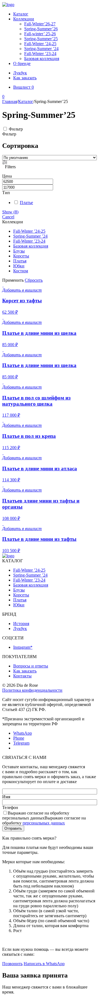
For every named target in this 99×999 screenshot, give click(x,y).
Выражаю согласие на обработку (44, 818)
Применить (13, 280)
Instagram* (22, 647)
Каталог (20, 14)
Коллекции (23, 19)
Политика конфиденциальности (32, 690)
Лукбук (20, 72)
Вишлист (23, 87)
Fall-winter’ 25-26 (40, 33)
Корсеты (21, 256)
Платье (26, 202)
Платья (19, 261)
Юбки (18, 266)
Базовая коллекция (41, 58)
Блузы (19, 251)
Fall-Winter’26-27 (40, 23)
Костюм (20, 270)
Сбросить (34, 280)
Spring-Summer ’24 (41, 48)
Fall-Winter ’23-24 (40, 53)
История (21, 623)
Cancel (8, 217)
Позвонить (12, 963)
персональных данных (44, 823)
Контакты (22, 676)
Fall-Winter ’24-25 (40, 43)
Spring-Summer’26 (41, 28)
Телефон (10, 807)
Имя (6, 796)
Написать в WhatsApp (44, 963)
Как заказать (25, 77)
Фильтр (16, 129)
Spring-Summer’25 (41, 38)
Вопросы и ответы (30, 666)
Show (10, 212)
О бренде (22, 63)
